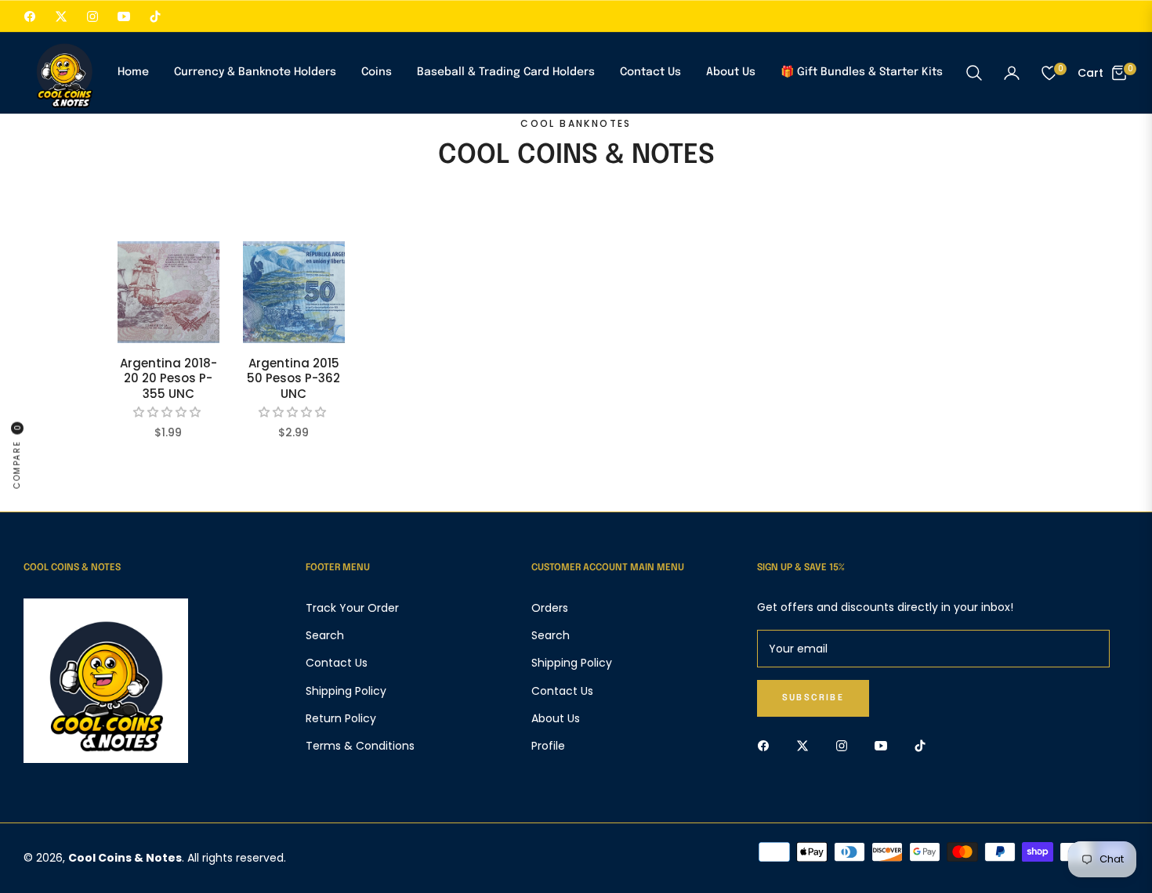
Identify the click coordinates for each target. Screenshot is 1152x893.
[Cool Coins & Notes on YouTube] (885, 745)
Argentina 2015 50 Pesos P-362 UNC (293, 379)
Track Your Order (352, 608)
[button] (974, 73)
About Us (555, 718)
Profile (548, 746)
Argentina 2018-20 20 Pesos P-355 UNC (168, 379)
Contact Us (337, 663)
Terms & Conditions (360, 746)
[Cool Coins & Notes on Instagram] (845, 745)
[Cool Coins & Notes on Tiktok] (924, 745)
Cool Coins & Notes (125, 858)
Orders (549, 608)
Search (325, 635)
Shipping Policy (346, 691)
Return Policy (341, 718)
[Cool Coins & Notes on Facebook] (767, 745)
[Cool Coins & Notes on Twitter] (806, 745)
